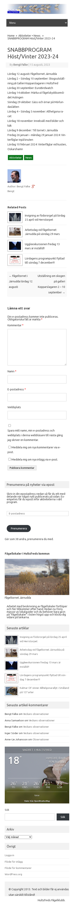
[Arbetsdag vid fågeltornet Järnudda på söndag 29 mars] (14, 236)
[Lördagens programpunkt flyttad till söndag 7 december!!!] (14, 264)
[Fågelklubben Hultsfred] (37, 13)
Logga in (9, 855)
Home (11, 35)
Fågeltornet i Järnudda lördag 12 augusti (21, 281)
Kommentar (15, 325)
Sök (7, 809)
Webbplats (14, 407)
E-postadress (16, 389)
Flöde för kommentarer (18, 868)
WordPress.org (13, 874)
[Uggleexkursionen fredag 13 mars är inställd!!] (14, 250)
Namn (11, 371)
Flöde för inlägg (14, 861)
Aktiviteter (24, 35)
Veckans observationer (36, 714)
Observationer (41, 739)
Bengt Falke (20, 64)
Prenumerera (19, 528)
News (37, 35)
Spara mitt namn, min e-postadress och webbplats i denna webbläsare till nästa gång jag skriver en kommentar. (35, 435)
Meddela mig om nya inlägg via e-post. (34, 459)
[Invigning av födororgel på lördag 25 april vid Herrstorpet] (14, 221)
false (37, 795)
